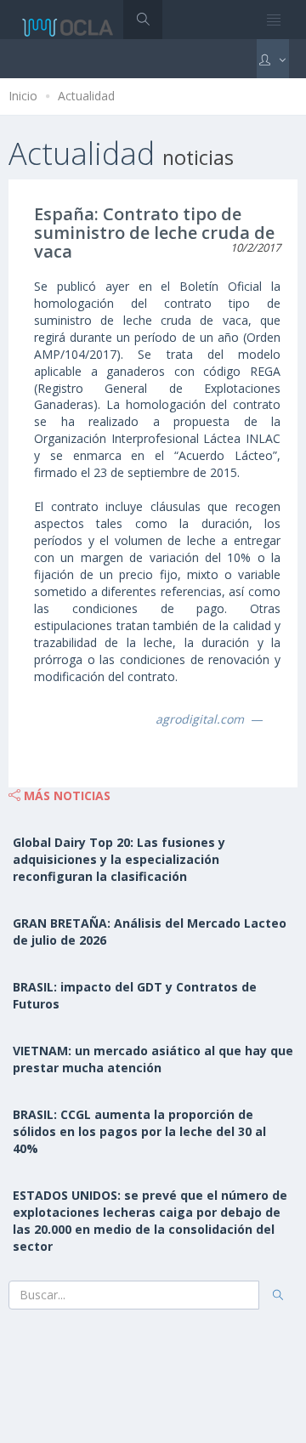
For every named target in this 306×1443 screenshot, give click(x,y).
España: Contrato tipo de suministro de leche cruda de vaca (154, 232)
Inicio (22, 96)
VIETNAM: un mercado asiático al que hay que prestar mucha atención (153, 1059)
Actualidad (86, 96)
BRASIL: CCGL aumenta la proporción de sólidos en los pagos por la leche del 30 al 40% (139, 1131)
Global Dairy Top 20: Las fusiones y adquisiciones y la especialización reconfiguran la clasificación (119, 859)
